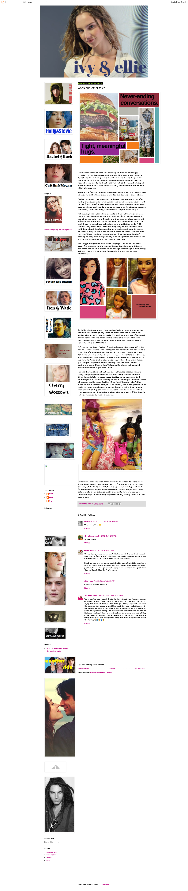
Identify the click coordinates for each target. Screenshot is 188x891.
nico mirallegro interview (57, 648)
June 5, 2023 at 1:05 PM (102, 550)
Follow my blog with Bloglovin (58, 229)
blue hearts (51, 855)
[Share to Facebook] (116, 503)
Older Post (140, 669)
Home (112, 669)
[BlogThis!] (111, 503)
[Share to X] (114, 503)
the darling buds (54, 651)
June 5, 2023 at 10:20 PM (102, 581)
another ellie (52, 852)
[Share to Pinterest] (119, 503)
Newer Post (83, 669)
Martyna (88, 521)
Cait (51, 494)
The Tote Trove (90, 596)
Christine (88, 536)
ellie (51, 497)
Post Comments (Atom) (101, 672)
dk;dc (49, 857)
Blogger (106, 884)
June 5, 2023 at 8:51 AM (105, 536)
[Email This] (109, 503)
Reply (87, 528)
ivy (50, 501)
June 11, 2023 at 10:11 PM (110, 596)
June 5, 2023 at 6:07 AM (105, 521)
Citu (86, 581)
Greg (86, 550)
